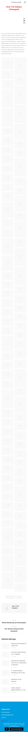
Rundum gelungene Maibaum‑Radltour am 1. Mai (18, 689)
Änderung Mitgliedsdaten (7, 715)
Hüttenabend (19, 596)
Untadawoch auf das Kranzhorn (16, 680)
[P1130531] (20, 588)
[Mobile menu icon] (25, 2)
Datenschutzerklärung (16, 729)
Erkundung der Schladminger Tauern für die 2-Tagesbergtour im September (19, 662)
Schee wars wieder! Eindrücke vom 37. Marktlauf (18, 653)
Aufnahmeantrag (5, 712)
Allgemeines (12, 596)
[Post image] (5, 646)
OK (6, 729)
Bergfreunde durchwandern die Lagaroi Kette (18, 644)
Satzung (3, 717)
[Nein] (26, 727)
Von (10, 598)
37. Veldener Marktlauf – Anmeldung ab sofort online (18, 671)
